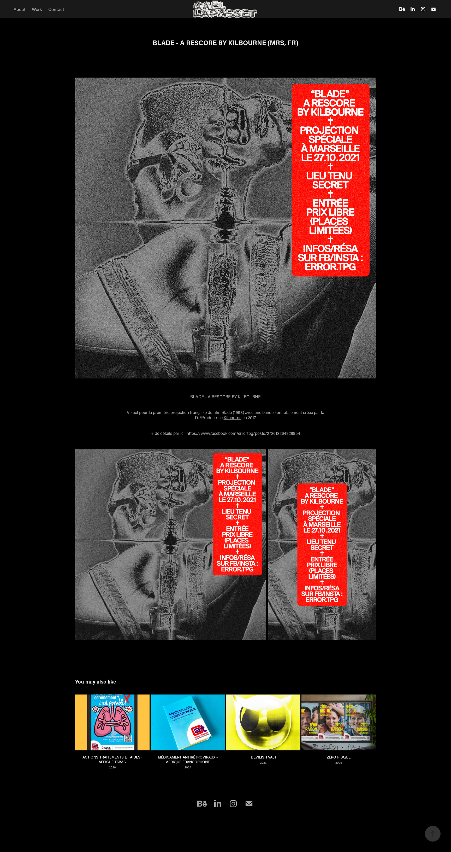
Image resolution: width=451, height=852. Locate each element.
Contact (56, 9)
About (20, 9)
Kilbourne (232, 417)
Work (37, 9)
